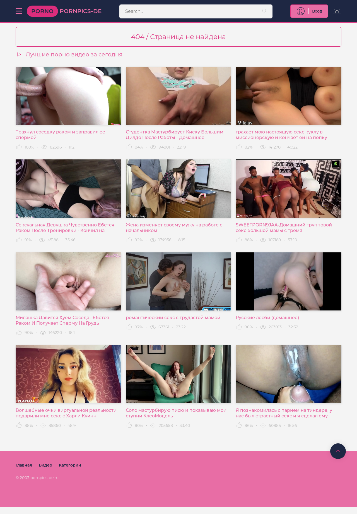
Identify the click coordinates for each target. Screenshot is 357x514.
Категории (70, 465)
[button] (19, 11)
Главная (24, 465)
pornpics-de (66, 11)
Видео (45, 465)
